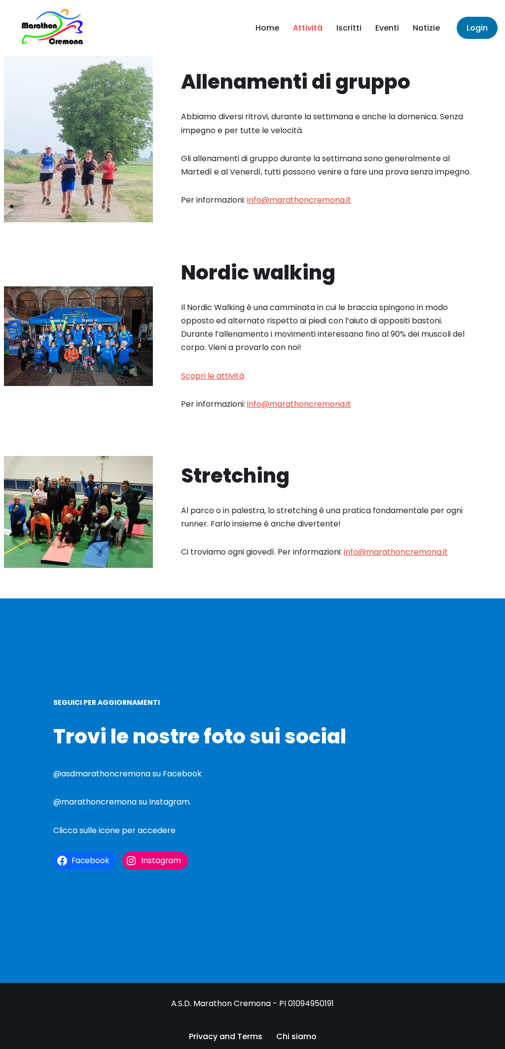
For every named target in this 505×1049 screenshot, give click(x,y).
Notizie (426, 28)
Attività (308, 28)
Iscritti (348, 28)
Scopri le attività (212, 376)
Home (267, 28)
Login (477, 28)
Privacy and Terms (225, 1036)
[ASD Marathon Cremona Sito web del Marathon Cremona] (56, 28)
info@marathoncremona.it (299, 200)
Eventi (387, 28)
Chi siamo (296, 1036)
